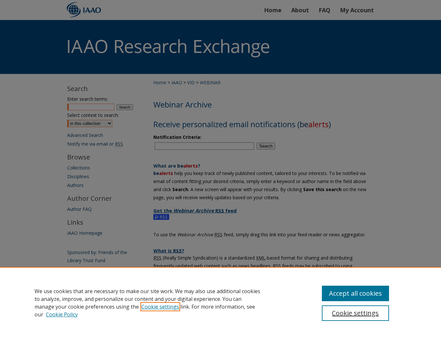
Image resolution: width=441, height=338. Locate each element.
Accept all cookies (355, 293)
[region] (220, 302)
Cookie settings (160, 306)
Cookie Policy (62, 314)
